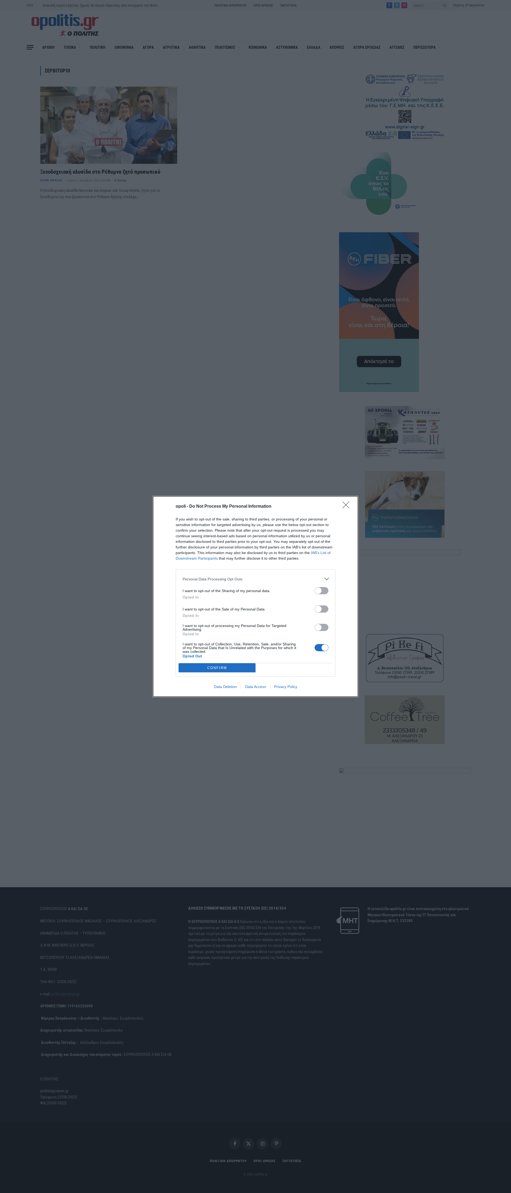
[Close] (348, 507)
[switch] (321, 590)
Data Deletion (225, 687)
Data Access (255, 687)
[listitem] (255, 579)
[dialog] (255, 596)
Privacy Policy (285, 687)
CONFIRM (217, 668)
